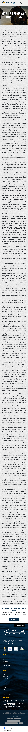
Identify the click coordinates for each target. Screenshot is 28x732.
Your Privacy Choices (11, 728)
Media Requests (7, 659)
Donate (5, 687)
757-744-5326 (20, 625)
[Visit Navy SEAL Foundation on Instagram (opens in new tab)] (5, 643)
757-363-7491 (6, 666)
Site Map (21, 723)
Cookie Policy (17, 718)
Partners (6, 681)
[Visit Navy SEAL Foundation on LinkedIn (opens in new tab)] (8, 643)
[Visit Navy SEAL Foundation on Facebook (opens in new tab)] (3, 643)
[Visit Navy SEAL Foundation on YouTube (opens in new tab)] (12, 643)
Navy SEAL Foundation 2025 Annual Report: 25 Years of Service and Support (14, 701)
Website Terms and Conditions (13, 720)
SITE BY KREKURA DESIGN (14, 716)
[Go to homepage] (8, 3)
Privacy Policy (10, 718)
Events (5, 691)
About (5, 672)
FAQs (5, 680)
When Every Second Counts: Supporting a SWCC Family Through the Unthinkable (13, 704)
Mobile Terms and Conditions (11, 723)
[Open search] (21, 3)
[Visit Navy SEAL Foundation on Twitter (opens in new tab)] (10, 643)
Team (5, 674)
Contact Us (6, 657)
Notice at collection (7, 730)
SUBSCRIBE (14, 620)
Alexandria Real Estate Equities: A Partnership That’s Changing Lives (14, 707)
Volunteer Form (7, 694)
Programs (6, 676)
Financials (6, 678)
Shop (5, 692)
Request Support (7, 689)
